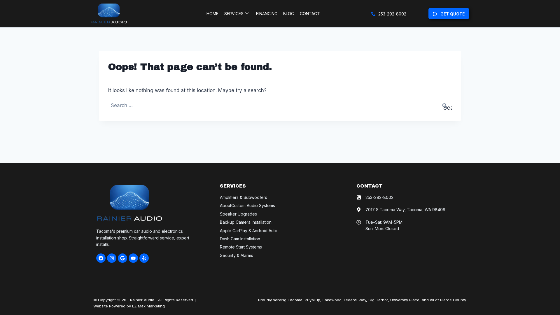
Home (212, 13)
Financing (266, 13)
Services (234, 13)
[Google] (122, 258)
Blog (288, 13)
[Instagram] (111, 258)
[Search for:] (280, 105)
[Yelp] (144, 258)
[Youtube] (133, 258)
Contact (310, 13)
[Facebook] (101, 258)
